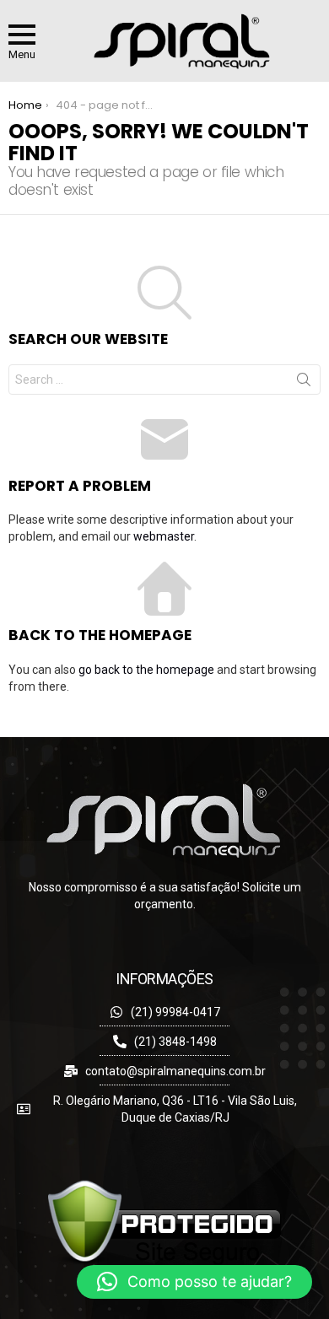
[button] (194, 1282)
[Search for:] (164, 379)
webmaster (163, 536)
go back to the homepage (146, 669)
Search (304, 382)
